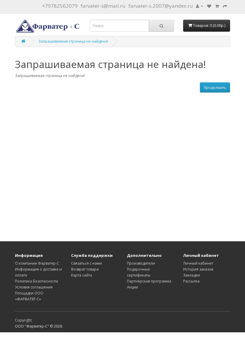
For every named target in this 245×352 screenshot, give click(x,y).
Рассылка (191, 281)
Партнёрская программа (149, 281)
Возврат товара (85, 269)
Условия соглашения (34, 287)
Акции (132, 287)
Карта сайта (81, 275)
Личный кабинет (198, 263)
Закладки (191, 275)
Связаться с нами (86, 263)
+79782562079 (60, 5)
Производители (141, 263)
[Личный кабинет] (199, 5)
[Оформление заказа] (225, 5)
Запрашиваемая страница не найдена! (73, 41)
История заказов (198, 269)
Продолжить (215, 87)
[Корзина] (217, 5)
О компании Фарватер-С (37, 263)
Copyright (23, 320)
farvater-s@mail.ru (103, 5)
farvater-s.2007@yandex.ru (160, 5)
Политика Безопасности (36, 281)
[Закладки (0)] (209, 5)
